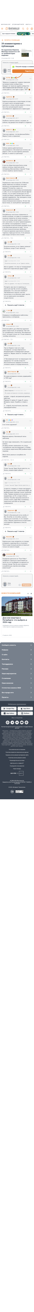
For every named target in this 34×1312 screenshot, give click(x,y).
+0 (25, 93)
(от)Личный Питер (18, 24)
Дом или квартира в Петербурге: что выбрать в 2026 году (15, 620)
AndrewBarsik (9, 554)
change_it (8, 324)
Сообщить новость (9, 645)
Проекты (5, 697)
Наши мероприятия (9, 673)
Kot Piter (8, 77)
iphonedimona (9, 160)
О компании (6, 678)
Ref (7, 420)
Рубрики (5, 650)
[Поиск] (23, 28)
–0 (30, 93)
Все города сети (8, 692)
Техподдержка (7, 664)
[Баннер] (23, 33)
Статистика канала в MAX (11, 688)
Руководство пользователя (17, 766)
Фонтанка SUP (6, 24)
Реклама (5, 669)
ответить (6, 93)
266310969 (9, 116)
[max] (7, 722)
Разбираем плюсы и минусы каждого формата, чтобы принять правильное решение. (16, 626)
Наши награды (17, 768)
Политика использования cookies (17, 757)
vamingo (10, 276)
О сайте (4, 654)
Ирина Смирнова (10, 178)
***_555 (8, 310)
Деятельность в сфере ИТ (17, 763)
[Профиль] (32, 28)
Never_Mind (9, 536)
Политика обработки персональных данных (17, 752)
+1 (25, 238)
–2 (30, 460)
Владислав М (9, 210)
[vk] (17, 722)
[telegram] (12, 722)
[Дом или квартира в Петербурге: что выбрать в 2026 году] (17, 606)
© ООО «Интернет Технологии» (17, 787)
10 (13, 460)
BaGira (7, 143)
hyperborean (9, 97)
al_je (9, 242)
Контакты (5, 659)
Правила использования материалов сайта (17, 755)
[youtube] (22, 722)
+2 (25, 339)
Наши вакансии (7, 683)
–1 (30, 251)
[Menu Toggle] (2, 28)
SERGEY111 (9, 129)
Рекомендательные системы (17, 760)
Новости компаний (10, 593)
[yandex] (26, 722)
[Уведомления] (27, 28)
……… (9, 385)
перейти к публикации (12, 40)
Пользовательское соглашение (17, 749)
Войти (9, 71)
